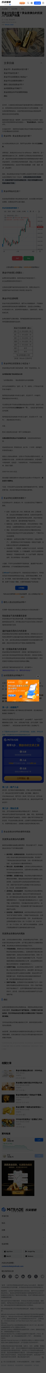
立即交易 (37, 3)
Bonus (22, 3)
